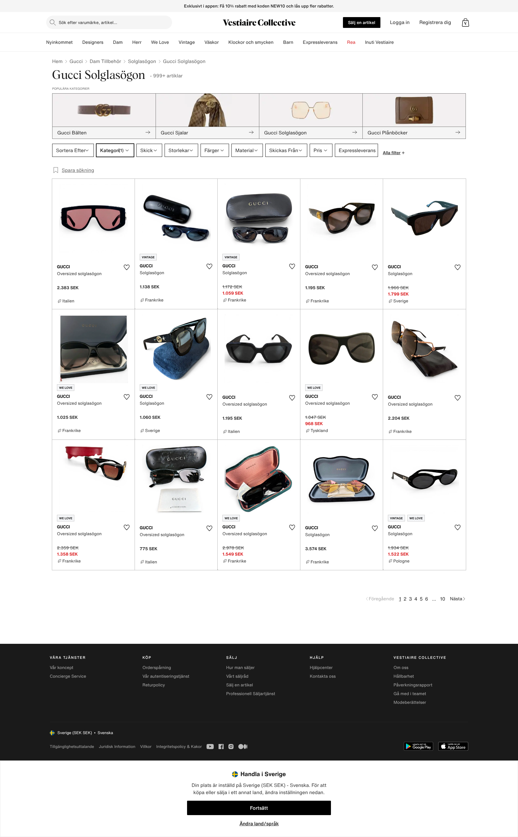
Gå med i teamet (410, 694)
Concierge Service (68, 676)
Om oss (401, 667)
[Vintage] (199, 42)
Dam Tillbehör (105, 61)
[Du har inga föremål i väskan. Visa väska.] (465, 22)
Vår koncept (61, 667)
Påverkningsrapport (413, 685)
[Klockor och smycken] (278, 42)
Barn (288, 42)
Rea (351, 42)
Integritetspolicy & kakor (179, 746)
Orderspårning (156, 667)
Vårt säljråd (237, 676)
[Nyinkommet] (77, 42)
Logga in (400, 22)
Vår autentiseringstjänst (165, 676)
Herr (136, 42)
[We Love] (173, 42)
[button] (465, 22)
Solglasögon (142, 61)
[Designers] (108, 42)
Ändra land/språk (259, 823)
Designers (92, 42)
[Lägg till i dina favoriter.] (126, 267)
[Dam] (127, 42)
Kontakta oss (323, 676)
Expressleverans (320, 42)
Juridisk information (117, 746)
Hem (57, 61)
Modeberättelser (410, 702)
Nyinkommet (59, 42)
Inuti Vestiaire (379, 42)
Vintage (187, 42)
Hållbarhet (404, 676)
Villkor (145, 746)
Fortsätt (259, 808)
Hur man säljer (240, 667)
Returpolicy (153, 685)
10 (442, 598)
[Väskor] (223, 42)
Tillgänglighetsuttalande (72, 746)
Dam (118, 42)
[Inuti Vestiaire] (398, 42)
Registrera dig (435, 22)
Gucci (76, 61)
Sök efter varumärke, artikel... (88, 22)
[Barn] (298, 42)
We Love (160, 42)
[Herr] (146, 42)
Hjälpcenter (321, 667)
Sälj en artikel (361, 22)
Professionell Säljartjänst (250, 694)
